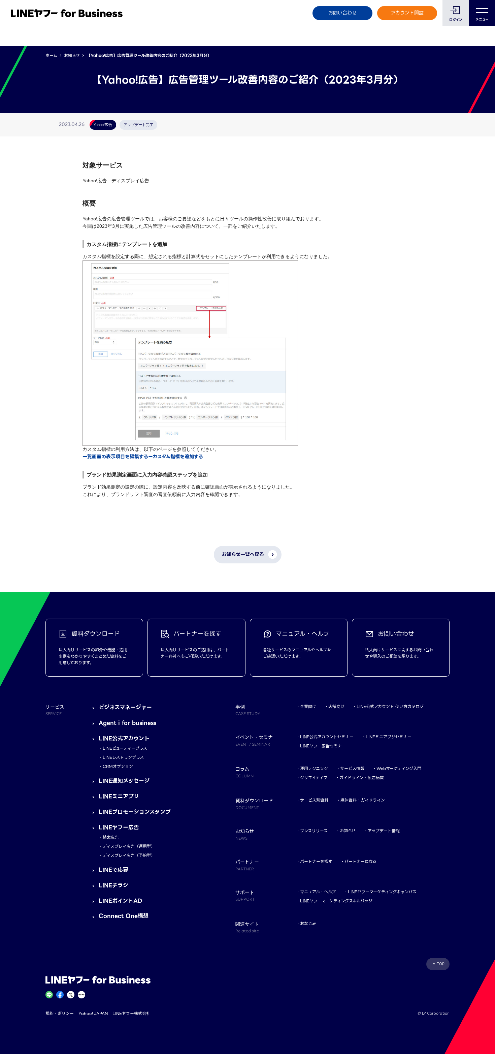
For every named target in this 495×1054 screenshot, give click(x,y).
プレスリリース (314, 831)
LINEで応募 (113, 870)
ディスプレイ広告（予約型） (129, 855)
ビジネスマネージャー (125, 707)
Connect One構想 (123, 916)
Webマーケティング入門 (398, 768)
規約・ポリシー (59, 1013)
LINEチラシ (113, 885)
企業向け (308, 706)
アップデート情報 (384, 831)
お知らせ (72, 55)
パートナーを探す (316, 861)
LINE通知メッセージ (124, 781)
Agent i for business (127, 723)
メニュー (482, 19)
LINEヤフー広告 (119, 827)
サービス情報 (352, 768)
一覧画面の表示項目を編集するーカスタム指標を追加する (142, 456)
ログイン (455, 20)
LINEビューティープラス (125, 748)
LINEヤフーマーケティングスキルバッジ (336, 901)
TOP (440, 964)
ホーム (51, 55)
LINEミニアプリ (119, 796)
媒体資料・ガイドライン (362, 800)
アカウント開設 (407, 13)
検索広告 (111, 837)
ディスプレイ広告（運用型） (129, 846)
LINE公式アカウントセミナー (327, 737)
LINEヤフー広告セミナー (323, 746)
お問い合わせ (342, 13)
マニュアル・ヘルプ (318, 892)
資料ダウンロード (254, 803)
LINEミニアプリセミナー (388, 737)
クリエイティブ (313, 777)
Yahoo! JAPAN (93, 1013)
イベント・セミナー (256, 740)
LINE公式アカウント (124, 738)
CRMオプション (118, 766)
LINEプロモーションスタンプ (135, 812)
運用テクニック (314, 768)
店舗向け (336, 706)
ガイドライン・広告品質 (361, 777)
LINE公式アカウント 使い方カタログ (390, 706)
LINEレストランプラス (123, 757)
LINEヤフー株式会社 (131, 1013)
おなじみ (308, 923)
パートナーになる (360, 861)
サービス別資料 (314, 800)
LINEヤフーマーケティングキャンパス (382, 892)
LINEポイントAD (120, 901)
